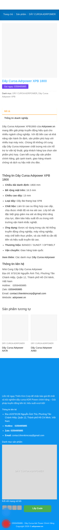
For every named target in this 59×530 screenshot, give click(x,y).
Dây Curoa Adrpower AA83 (41, 349)
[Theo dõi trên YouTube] (19, 507)
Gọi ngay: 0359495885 (15, 86)
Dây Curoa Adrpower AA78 (12, 349)
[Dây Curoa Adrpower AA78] (15, 327)
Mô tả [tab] (7, 111)
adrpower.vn (19, 297)
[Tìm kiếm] (56, 4)
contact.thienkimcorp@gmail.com (28, 293)
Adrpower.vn (48, 126)
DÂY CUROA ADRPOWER (42, 14)
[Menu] (3, 4)
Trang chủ (8, 14)
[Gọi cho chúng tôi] (14, 507)
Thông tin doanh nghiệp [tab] (16, 118)
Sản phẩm (21, 14)
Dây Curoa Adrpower (43, 257)
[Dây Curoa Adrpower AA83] (44, 327)
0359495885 (15, 289)
